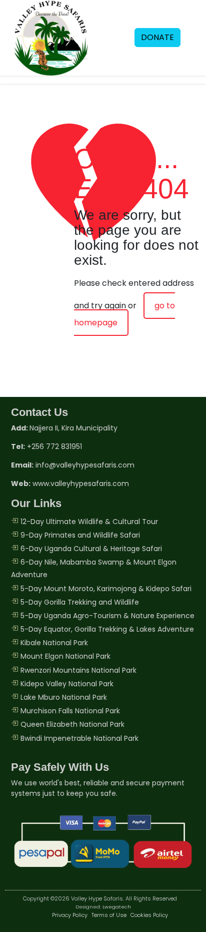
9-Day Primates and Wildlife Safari (80, 535)
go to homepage (124, 314)
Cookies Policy (149, 915)
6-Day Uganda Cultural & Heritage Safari (91, 549)
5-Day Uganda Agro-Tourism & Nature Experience (107, 616)
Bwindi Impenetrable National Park (79, 738)
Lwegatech (116, 906)
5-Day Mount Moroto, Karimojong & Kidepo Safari (106, 589)
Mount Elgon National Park (65, 656)
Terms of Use (109, 915)
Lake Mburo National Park (63, 697)
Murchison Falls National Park (70, 711)
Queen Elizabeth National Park (72, 724)
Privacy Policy (70, 915)
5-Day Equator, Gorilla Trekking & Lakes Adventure (107, 629)
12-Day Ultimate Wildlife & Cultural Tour (89, 522)
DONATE (157, 37)
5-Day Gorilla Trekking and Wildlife (79, 602)
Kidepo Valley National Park (67, 684)
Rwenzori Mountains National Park (78, 670)
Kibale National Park (54, 643)
